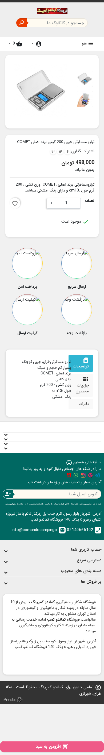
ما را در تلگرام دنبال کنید (97, 475)
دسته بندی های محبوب (81, 571)
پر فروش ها (91, 582)
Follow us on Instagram (83, 475)
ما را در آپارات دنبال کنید (90, 475)
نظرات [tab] (84, 404)
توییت (60, 151)
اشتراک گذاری (67, 151)
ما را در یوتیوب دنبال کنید (69, 475)
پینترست (53, 151)
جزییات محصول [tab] (82, 385)
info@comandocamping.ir (38, 530)
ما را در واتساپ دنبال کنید (76, 475)
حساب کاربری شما (86, 549)
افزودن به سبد (52, 746)
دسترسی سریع (89, 560)
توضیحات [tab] (81, 363)
